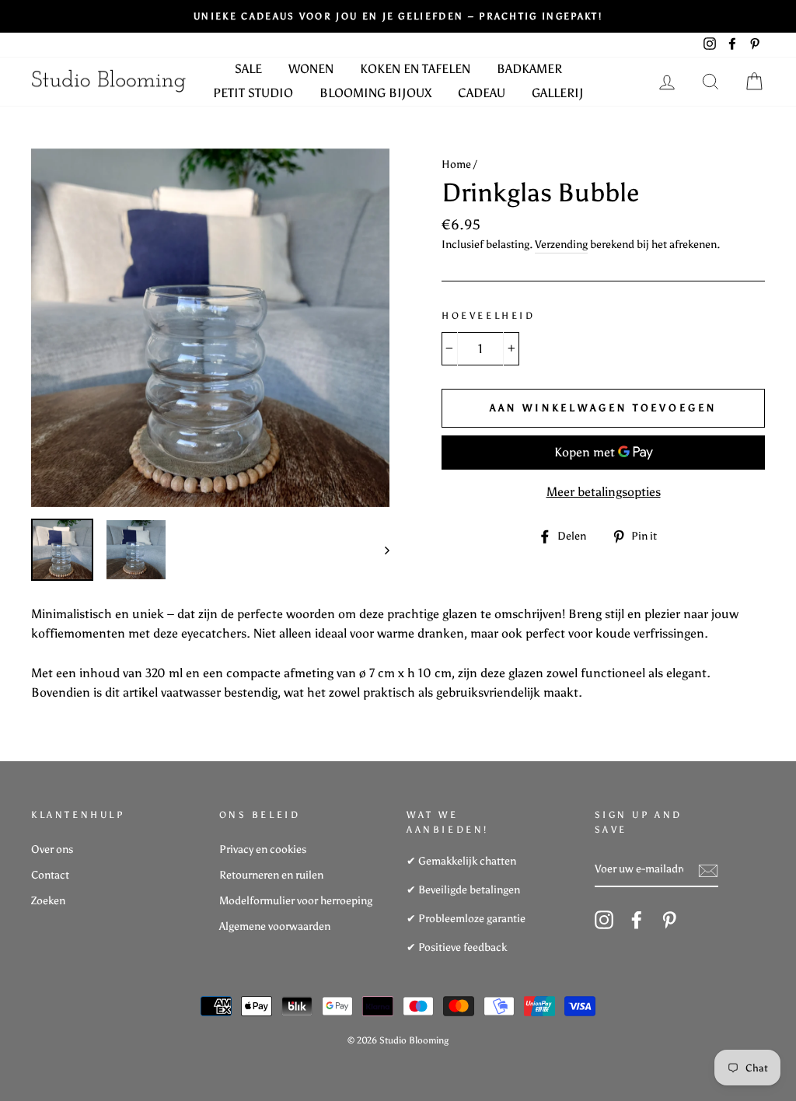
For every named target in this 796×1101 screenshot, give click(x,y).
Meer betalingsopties (603, 491)
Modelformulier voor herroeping (295, 900)
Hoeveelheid (489, 315)
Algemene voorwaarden (274, 926)
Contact (50, 875)
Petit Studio (253, 93)
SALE (248, 68)
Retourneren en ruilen (271, 875)
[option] (398, 16)
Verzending (561, 244)
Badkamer (529, 68)
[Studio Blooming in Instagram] (604, 920)
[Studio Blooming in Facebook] (636, 920)
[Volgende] (379, 550)
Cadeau (481, 93)
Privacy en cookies (262, 849)
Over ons (52, 849)
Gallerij (558, 93)
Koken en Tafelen (415, 68)
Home (456, 164)
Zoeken (48, 900)
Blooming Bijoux (375, 93)
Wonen (310, 68)
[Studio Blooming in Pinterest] (669, 920)
